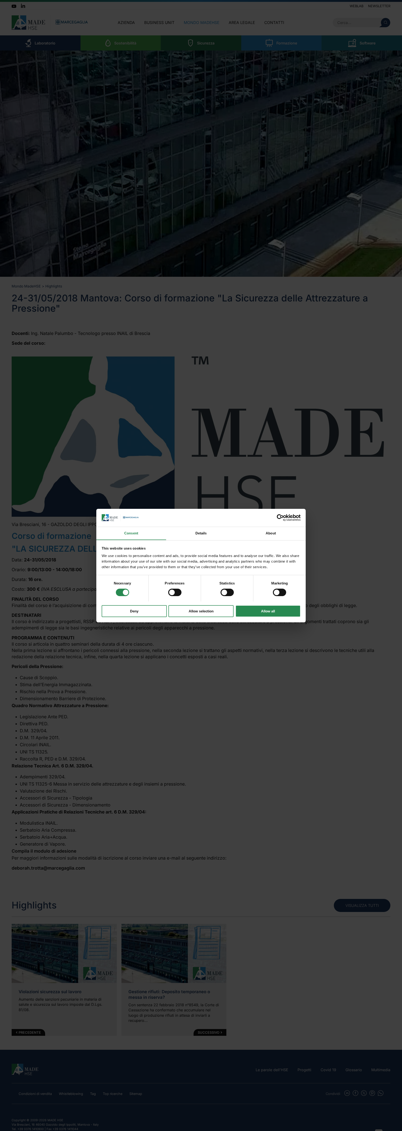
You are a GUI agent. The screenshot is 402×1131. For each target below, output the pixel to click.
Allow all (268, 611)
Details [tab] (201, 533)
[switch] (174, 592)
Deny (134, 611)
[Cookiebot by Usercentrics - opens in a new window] (280, 517)
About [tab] (271, 533)
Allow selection (201, 611)
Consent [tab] (131, 533)
